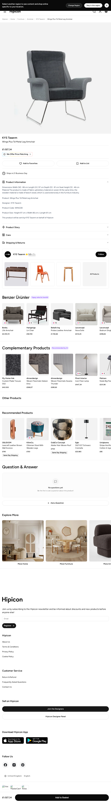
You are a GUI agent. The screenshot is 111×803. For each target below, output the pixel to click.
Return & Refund (9, 677)
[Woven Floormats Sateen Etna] (38, 365)
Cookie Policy (8, 656)
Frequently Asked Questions (14, 682)
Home (12, 19)
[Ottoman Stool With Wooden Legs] (38, 429)
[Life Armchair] (13, 314)
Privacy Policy (8, 652)
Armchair (30, 19)
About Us (6, 642)
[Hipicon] (15, 11)
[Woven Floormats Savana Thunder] (62, 365)
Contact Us (7, 687)
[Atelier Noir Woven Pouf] (62, 429)
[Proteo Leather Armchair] (62, 314)
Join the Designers (55, 709)
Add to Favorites (30, 163)
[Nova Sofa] (86, 314)
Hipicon (5, 19)
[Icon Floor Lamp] (86, 365)
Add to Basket (62, 797)
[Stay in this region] (107, 5)
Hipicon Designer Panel (55, 716)
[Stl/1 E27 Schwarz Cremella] (86, 429)
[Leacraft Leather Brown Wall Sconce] (13, 429)
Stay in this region (93, 5)
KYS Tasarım (40, 19)
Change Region (74, 5)
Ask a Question (57, 503)
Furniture (20, 19)
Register (7, 625)
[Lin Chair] (38, 314)
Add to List (84, 163)
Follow (101, 254)
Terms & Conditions (10, 647)
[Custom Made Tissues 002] (13, 365)
